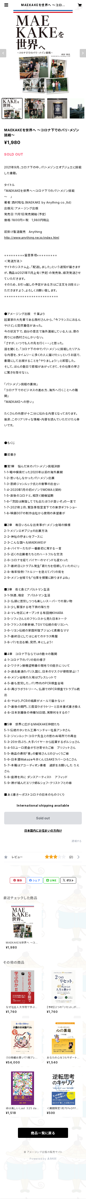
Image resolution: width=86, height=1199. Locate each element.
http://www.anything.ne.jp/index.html (31, 237)
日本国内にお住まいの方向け (43, 830)
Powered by (38, 1158)
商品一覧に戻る (43, 1133)
